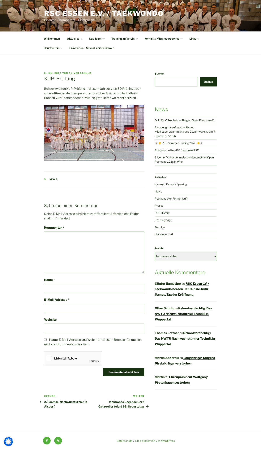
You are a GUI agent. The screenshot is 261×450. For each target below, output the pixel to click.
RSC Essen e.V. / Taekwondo (104, 13)
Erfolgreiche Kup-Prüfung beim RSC (177, 150)
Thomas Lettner (167, 333)
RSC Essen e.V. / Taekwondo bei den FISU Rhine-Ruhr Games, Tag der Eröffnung (182, 289)
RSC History (162, 212)
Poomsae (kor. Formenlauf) (171, 198)
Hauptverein (51, 48)
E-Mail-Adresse (56, 300)
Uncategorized (164, 234)
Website (50, 319)
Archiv (159, 248)
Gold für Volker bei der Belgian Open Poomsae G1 (185, 120)
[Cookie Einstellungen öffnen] (8, 445)
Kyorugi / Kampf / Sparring (171, 184)
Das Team (95, 38)
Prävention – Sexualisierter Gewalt (91, 48)
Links (192, 38)
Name (49, 280)
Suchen (159, 73)
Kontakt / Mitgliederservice (161, 38)
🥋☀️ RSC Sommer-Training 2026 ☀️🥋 (179, 143)
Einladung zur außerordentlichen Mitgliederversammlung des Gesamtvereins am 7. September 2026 (185, 132)
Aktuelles (73, 38)
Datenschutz (124, 440)
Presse (159, 205)
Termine (160, 227)
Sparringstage (163, 220)
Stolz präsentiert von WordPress (155, 440)
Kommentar (54, 227)
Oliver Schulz (80, 73)
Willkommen (52, 38)
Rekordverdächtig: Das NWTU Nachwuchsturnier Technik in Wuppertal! (183, 314)
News (53, 179)
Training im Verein (123, 38)
